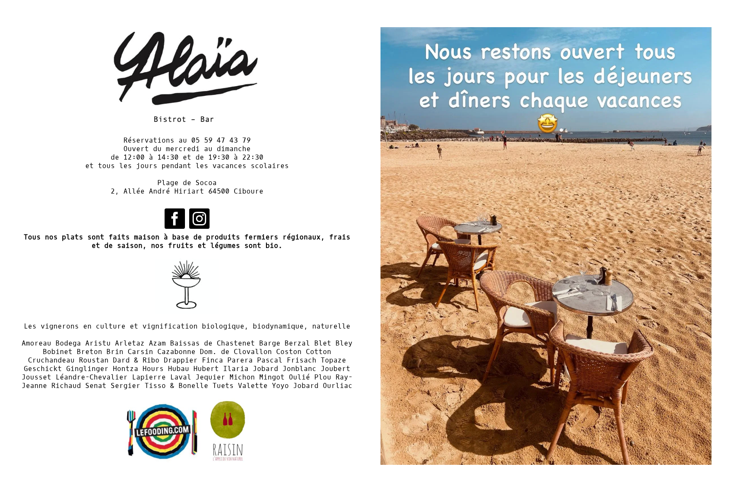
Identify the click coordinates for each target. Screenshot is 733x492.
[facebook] (175, 218)
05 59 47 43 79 (221, 140)
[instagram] (199, 218)
